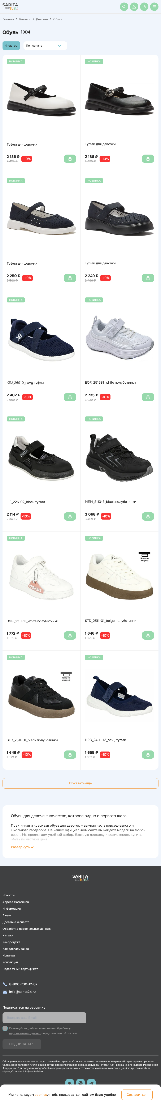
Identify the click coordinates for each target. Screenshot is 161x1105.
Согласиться (137, 1094)
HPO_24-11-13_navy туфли (105, 740)
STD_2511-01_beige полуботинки (110, 621)
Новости (8, 895)
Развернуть (20, 847)
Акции (7, 915)
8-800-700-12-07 (23, 984)
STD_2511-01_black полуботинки (32, 740)
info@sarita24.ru (22, 992)
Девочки (42, 19)
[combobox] (27, 45)
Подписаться (22, 1044)
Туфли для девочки (22, 144)
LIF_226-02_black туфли (26, 502)
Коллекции (10, 962)
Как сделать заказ (16, 949)
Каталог (25, 19)
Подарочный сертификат (20, 969)
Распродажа (11, 942)
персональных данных (25, 1033)
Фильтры (11, 45)
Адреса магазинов (16, 902)
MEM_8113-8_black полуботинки (110, 502)
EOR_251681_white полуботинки (110, 382)
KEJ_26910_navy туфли (25, 383)
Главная (8, 19)
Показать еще (80, 783)
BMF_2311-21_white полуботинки (32, 621)
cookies (41, 1094)
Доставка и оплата (16, 922)
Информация (12, 908)
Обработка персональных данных (27, 929)
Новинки (9, 955)
